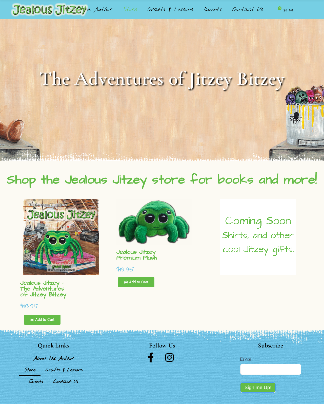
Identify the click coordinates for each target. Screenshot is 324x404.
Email (245, 359)
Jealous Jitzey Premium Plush (136, 255)
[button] (42, 320)
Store (29, 370)
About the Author (53, 358)
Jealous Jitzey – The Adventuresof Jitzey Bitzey (43, 289)
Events (36, 381)
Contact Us (65, 381)
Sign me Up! (258, 387)
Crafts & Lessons (64, 370)
